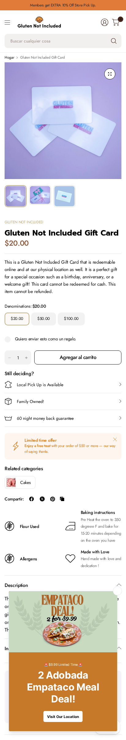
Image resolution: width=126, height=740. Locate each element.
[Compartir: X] (42, 499)
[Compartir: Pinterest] (53, 499)
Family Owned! (30, 401)
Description (16, 585)
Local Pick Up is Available (40, 385)
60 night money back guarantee (45, 418)
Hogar (9, 57)
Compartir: (14, 499)
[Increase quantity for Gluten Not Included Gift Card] (26, 358)
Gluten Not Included (24, 222)
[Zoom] (109, 73)
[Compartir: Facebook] (31, 499)
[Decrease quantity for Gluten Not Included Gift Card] (9, 358)
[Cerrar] (115, 439)
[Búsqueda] (113, 41)
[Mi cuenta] (104, 22)
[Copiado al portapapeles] (62, 499)
